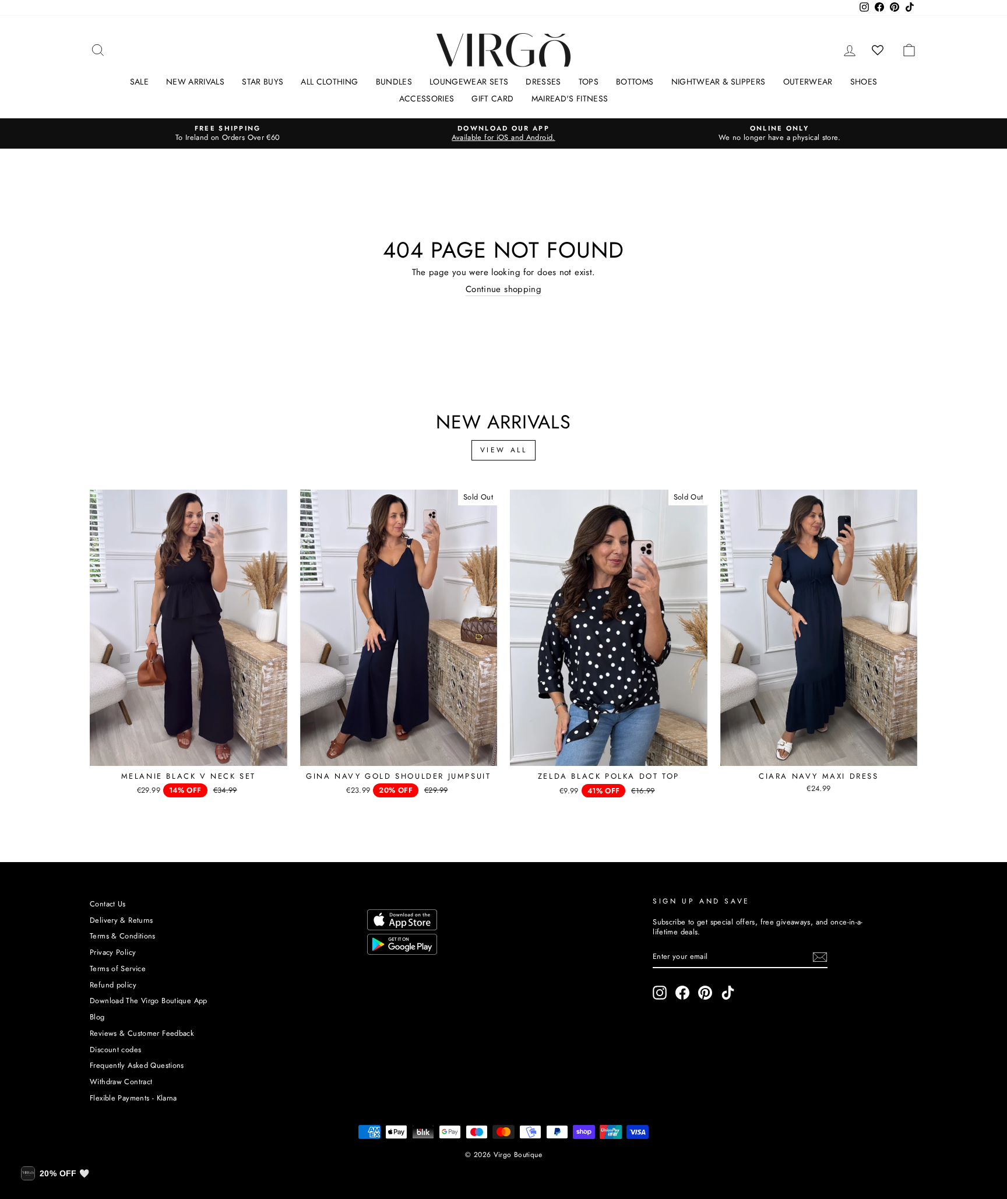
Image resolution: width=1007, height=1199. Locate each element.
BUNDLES (394, 81)
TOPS (588, 81)
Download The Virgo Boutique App (148, 1000)
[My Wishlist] (878, 50)
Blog (97, 1016)
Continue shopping (503, 290)
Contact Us (108, 903)
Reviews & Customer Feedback (142, 1033)
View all (503, 450)
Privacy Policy (113, 952)
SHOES (864, 81)
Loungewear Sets (468, 81)
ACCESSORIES (427, 98)
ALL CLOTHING (329, 81)
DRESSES (543, 81)
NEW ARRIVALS (195, 81)
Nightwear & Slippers (718, 81)
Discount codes (115, 1049)
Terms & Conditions (123, 935)
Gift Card (492, 98)
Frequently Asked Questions (137, 1065)
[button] (55, 1173)
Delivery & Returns (121, 920)
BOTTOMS (634, 81)
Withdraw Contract (121, 1081)
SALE (139, 81)
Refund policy (113, 984)
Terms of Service (118, 968)
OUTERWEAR (808, 81)
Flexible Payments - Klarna (133, 1097)
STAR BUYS (262, 81)
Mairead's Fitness (569, 98)
